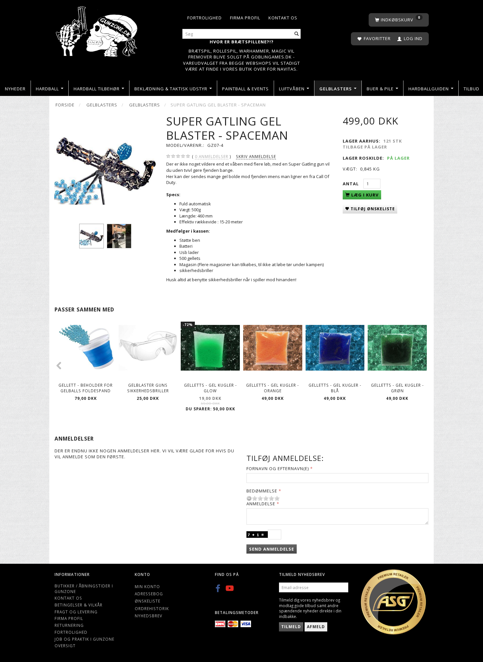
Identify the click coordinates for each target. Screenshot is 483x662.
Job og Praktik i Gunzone (84, 639)
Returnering (69, 625)
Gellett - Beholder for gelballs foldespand (85, 387)
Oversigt (65, 645)
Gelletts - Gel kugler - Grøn (397, 387)
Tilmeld (291, 626)
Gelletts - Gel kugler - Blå (335, 387)
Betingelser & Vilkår (79, 604)
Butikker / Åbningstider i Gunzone (84, 588)
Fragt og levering (76, 611)
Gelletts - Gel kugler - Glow (210, 387)
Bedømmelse (261, 491)
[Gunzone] (97, 29)
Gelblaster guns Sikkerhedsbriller (148, 387)
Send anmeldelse (271, 549)
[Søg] (296, 34)
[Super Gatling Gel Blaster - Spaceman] (105, 165)
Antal (351, 184)
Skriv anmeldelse (256, 156)
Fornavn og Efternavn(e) (277, 468)
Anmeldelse (260, 504)
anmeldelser (211, 156)
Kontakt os (282, 18)
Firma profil (245, 18)
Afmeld (316, 626)
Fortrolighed (204, 18)
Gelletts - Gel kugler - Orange (272, 387)
